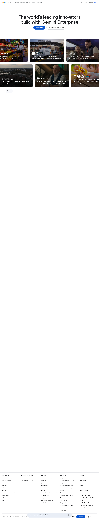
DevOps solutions (45, 498)
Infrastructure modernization (48, 478)
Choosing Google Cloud (7, 478)
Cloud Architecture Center (66, 495)
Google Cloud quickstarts (66, 483)
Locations (4, 490)
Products (28, 2)
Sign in (95, 2)
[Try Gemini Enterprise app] (56, 28)
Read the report (27, 463)
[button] (47, 50)
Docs (86, 2)
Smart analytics (44, 485)
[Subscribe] (80, 517)
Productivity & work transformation (49, 493)
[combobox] (92, 516)
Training (62, 498)
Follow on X (82, 500)
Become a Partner (84, 483)
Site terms (17, 516)
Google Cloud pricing (26, 478)
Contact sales (83, 478)
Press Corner (83, 493)
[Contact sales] (39, 28)
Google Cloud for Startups (66, 505)
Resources (39, 2)
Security (43, 490)
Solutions (22, 2)
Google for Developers (65, 502)
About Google (5, 516)
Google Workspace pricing (27, 480)
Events (81, 485)
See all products (25, 483)
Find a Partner (83, 480)
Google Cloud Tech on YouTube (87, 498)
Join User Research (84, 502)
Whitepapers (5, 498)
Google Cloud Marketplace (66, 485)
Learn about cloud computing (67, 488)
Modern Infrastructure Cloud (9, 483)
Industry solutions (45, 495)
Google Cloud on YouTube (86, 495)
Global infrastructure (7, 488)
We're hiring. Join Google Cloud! (87, 505)
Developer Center (84, 490)
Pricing (33, 2)
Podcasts (82, 488)
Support (91, 2)
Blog (3, 500)
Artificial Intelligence (46, 488)
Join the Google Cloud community (71, 463)
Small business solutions (47, 500)
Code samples (63, 493)
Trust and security (6, 480)
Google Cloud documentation (67, 480)
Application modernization (47, 483)
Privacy (12, 516)
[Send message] (69, 515)
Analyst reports (5, 495)
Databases (43, 480)
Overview (16, 2)
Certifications (63, 500)
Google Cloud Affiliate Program (67, 478)
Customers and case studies (9, 493)
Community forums (84, 507)
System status (63, 507)
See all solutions (45, 502)
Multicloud (4, 485)
